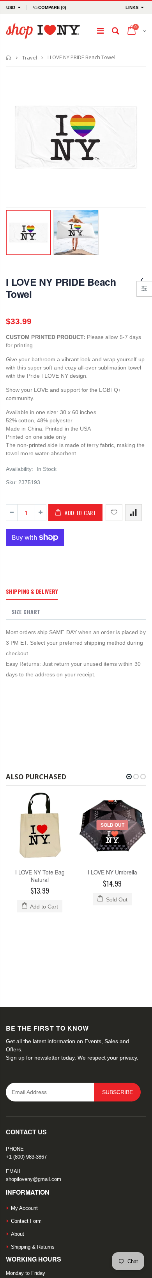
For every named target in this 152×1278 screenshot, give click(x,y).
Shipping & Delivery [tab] (32, 591)
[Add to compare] (133, 512)
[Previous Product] (142, 280)
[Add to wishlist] (114, 512)
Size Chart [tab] (26, 611)
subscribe (117, 1024)
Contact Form (26, 1153)
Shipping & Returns (33, 1179)
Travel (29, 57)
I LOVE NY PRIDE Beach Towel (61, 288)
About (17, 1166)
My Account (24, 1140)
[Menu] (100, 31)
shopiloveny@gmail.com (33, 1111)
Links (131, 7)
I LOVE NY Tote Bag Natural (40, 875)
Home (9, 57)
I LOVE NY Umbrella (112, 872)
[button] (129, 776)
